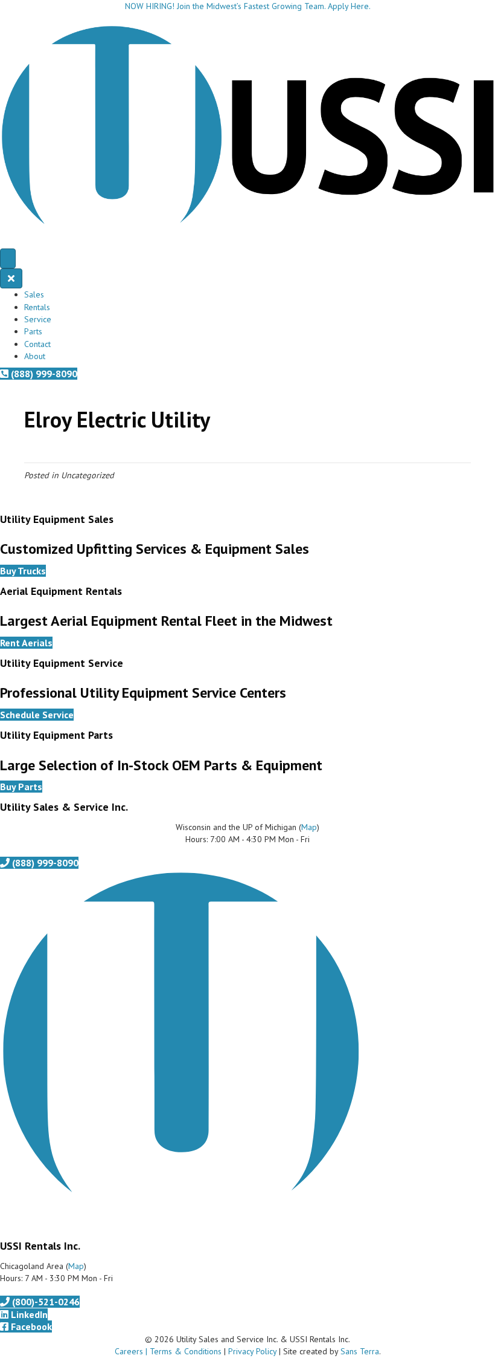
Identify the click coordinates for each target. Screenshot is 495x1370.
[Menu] (8, 258)
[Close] (11, 278)
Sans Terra (359, 1351)
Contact (37, 344)
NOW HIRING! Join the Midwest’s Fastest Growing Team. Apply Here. (248, 6)
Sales (34, 294)
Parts (33, 331)
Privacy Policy (252, 1351)
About (34, 356)
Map (309, 827)
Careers (129, 1351)
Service (37, 319)
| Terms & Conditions (182, 1351)
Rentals (37, 307)
